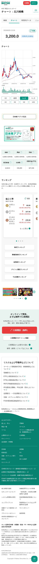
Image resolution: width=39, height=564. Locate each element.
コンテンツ (35, 12)
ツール (4, 430)
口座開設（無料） (21, 330)
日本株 (4, 449)
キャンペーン (6, 438)
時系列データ (26, 20)
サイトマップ (6, 462)
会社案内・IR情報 (7, 442)
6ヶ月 (33, 98)
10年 (33, 102)
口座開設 (26, 3)
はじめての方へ (6, 420)
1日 (5, 98)
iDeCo (3, 459)
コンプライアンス (7, 502)
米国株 (22, 449)
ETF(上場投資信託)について (14, 376)
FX (20, 452)
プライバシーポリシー (9, 513)
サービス (22, 426)
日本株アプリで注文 (19, 116)
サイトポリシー (24, 508)
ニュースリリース (25, 438)
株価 (5, 20)
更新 (33, 31)
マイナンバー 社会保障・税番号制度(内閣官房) (16, 475)
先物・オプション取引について (15, 397)
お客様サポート (6, 435)
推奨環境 (22, 513)
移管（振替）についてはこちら (18, 348)
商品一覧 (4, 426)
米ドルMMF (23, 459)
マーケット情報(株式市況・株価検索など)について (19, 368)
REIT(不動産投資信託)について (15, 384)
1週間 (15, 98)
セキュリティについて (9, 492)
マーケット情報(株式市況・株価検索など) (27, 431)
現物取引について (10, 373)
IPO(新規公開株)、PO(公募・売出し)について (19, 389)
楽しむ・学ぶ (6, 423)
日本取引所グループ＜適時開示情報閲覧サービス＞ (18, 469)
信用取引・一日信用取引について (16, 393)
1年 (5, 102)
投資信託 (4, 452)
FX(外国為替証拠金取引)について (16, 401)
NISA (21, 456)
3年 (15, 102)
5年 (24, 102)
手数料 (22, 423)
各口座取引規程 (6, 488)
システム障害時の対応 (9, 497)
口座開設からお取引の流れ (18, 345)
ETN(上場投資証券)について (14, 380)
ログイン (34, 3)
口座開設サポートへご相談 (19, 338)
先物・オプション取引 (9, 456)
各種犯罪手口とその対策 (27, 488)
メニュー (34, 560)
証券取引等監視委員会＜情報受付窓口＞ (14, 472)
